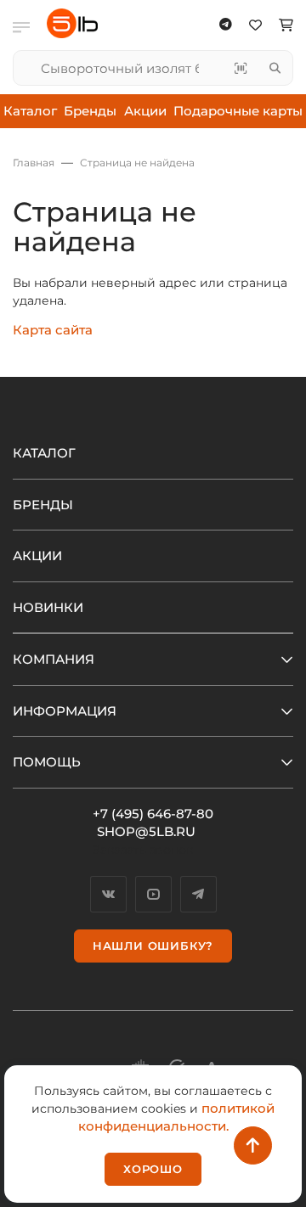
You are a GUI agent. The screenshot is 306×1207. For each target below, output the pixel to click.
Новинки (48, 607)
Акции (145, 111)
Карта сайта (53, 330)
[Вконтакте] (108, 894)
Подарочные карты (238, 111)
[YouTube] (153, 894)
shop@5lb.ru (146, 831)
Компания (53, 659)
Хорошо (153, 1169)
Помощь (47, 762)
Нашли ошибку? (153, 945)
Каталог (30, 111)
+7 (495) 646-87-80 (153, 814)
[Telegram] (198, 894)
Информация (64, 711)
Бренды (90, 111)
